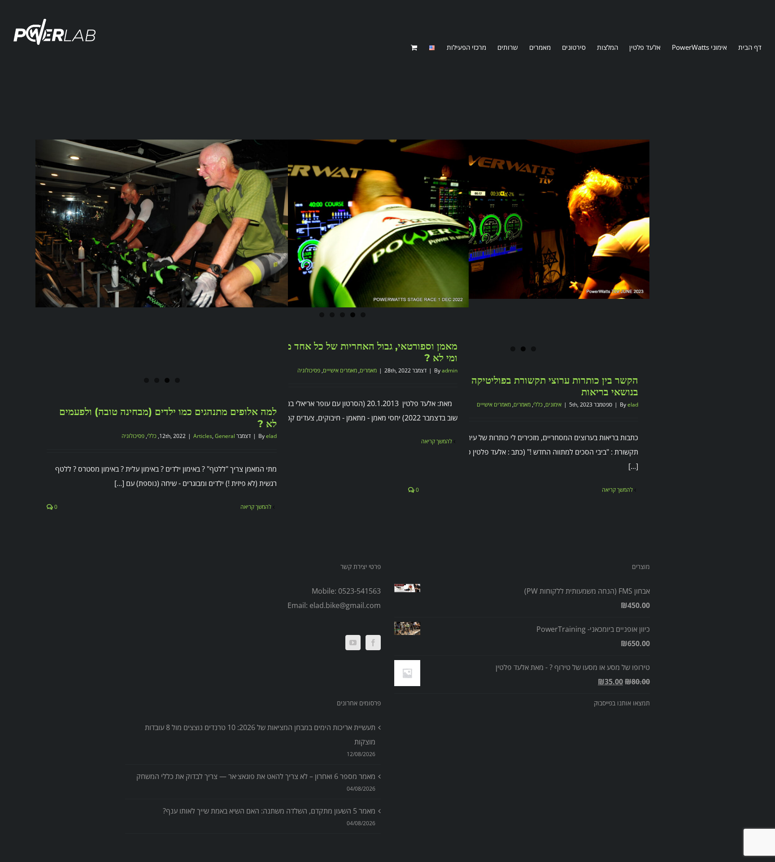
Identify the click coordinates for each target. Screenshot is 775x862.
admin (449, 370)
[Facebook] (373, 642)
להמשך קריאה (618, 490)
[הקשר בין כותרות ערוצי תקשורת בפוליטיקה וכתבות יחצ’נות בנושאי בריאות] (523, 219)
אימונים (553, 404)
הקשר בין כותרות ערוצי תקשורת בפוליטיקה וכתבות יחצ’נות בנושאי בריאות (524, 386)
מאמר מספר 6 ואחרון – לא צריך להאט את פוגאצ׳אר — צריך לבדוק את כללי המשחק (255, 776)
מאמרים (522, 404)
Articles (202, 436)
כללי (538, 404)
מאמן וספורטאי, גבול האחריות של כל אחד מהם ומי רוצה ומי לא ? (347, 352)
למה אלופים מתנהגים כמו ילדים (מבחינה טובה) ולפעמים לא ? (168, 417)
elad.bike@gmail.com (345, 605)
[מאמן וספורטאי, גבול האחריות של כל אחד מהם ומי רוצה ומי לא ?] (342, 223)
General (225, 436)
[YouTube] (353, 642)
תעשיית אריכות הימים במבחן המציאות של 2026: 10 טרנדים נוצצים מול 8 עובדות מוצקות (260, 734)
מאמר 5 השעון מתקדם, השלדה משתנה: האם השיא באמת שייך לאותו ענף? (269, 811)
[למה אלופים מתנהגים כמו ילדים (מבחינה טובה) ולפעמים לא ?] (161, 223)
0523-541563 (359, 591)
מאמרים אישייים (494, 404)
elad (632, 404)
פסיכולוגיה (308, 370)
